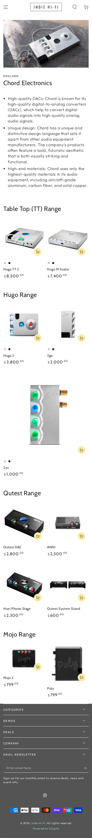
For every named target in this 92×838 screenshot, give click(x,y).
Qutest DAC (12, 547)
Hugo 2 (8, 356)
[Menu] (6, 7)
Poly (50, 688)
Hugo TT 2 (11, 269)
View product (38, 252)
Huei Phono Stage (17, 609)
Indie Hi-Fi (38, 823)
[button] (74, 7)
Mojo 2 (8, 678)
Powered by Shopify (46, 828)
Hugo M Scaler (58, 269)
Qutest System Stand (63, 609)
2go (50, 356)
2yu (6, 468)
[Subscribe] (86, 768)
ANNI (51, 547)
